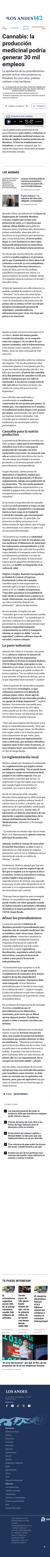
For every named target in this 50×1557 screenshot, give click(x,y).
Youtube (29, 1405)
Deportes (9, 1449)
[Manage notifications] (44, 1547)
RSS (7, 1505)
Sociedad (9, 1442)
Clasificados (10, 1494)
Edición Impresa (20, 1094)
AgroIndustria (11, 1470)
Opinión (8, 1459)
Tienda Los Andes (12, 1491)
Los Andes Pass (12, 1487)
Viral (7, 1477)
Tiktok (18, 1405)
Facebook (6, 1405)
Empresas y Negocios (14, 1463)
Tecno (7, 1473)
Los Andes (4, 28)
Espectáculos (10, 1452)
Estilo (7, 1466)
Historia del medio (12, 1508)
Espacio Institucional (14, 1480)
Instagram (12, 1405)
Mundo (8, 1456)
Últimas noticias (12, 1432)
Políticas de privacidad (14, 1501)
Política (8, 1435)
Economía (15, 28)
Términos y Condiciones (15, 1498)
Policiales (9, 1445)
